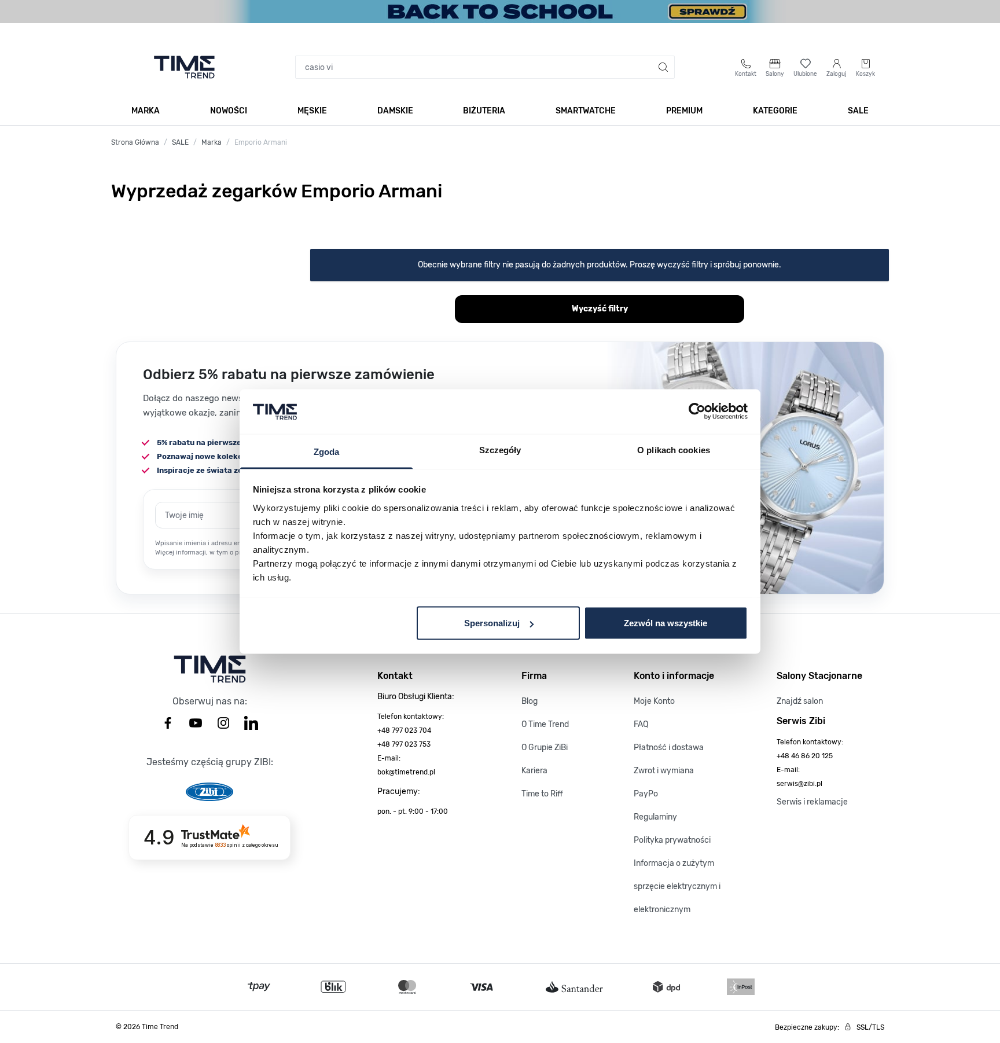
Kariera (534, 771)
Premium (684, 111)
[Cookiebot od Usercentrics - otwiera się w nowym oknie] (697, 411)
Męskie (312, 111)
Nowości (228, 111)
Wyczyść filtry (600, 309)
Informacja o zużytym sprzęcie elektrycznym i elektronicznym (677, 886)
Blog (529, 701)
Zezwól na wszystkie (665, 623)
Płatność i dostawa (669, 747)
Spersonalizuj (492, 623)
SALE (858, 111)
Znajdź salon (800, 701)
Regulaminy (655, 817)
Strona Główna (135, 142)
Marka (145, 111)
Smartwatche (586, 111)
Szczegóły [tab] (500, 449)
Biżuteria (484, 111)
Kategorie (775, 111)
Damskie (395, 111)
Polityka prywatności (672, 840)
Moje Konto (654, 701)
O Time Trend (545, 724)
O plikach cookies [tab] (673, 449)
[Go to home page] (184, 67)
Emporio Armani (260, 142)
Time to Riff (542, 794)
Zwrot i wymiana (664, 771)
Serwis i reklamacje (812, 802)
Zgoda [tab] (327, 451)
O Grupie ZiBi (544, 747)
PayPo (646, 794)
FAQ (641, 724)
